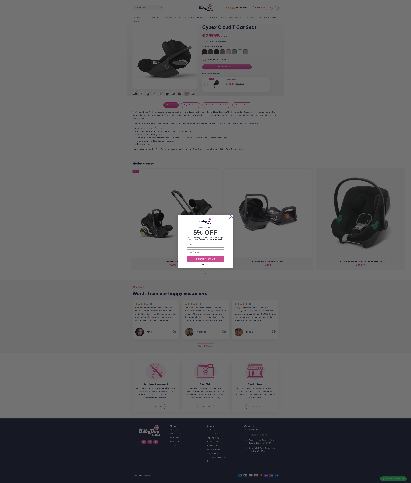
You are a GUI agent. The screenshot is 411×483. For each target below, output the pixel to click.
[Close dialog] (230, 217)
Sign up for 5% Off (205, 259)
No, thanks (205, 264)
